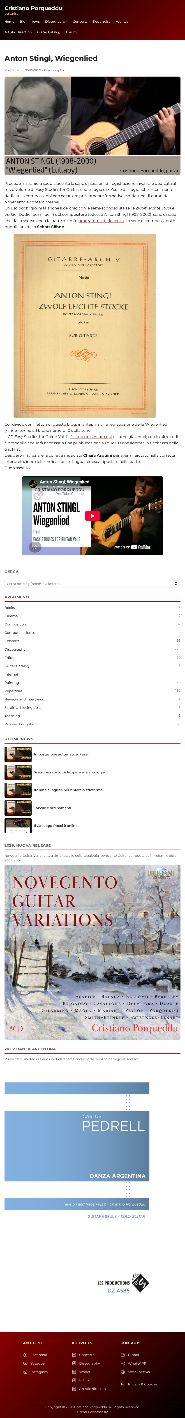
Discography (55, 22)
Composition (15, 624)
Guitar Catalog (48, 32)
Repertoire (102, 22)
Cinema (11, 616)
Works (121, 22)
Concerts (80, 22)
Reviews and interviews (24, 699)
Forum (71, 32)
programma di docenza (101, 220)
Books (10, 608)
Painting (12, 682)
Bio (22, 22)
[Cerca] (176, 584)
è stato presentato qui (91, 436)
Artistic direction (18, 32)
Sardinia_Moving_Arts (23, 707)
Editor (10, 658)
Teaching (12, 716)
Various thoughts (19, 724)
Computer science (20, 632)
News (35, 22)
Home (9, 22)
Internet (11, 674)
